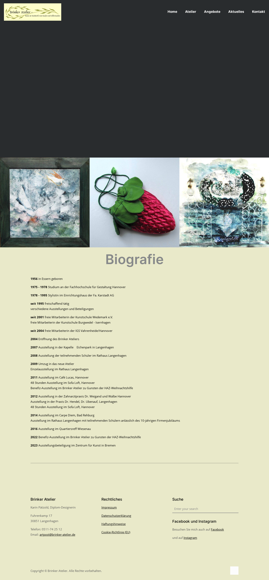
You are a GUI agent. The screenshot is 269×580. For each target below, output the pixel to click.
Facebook (217, 529)
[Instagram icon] (224, 571)
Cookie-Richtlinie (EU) (115, 532)
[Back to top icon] (234, 570)
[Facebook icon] (220, 571)
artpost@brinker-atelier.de (57, 534)
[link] (45, 202)
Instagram (190, 538)
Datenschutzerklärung (116, 516)
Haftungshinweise (113, 524)
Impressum (109, 507)
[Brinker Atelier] (32, 11)
